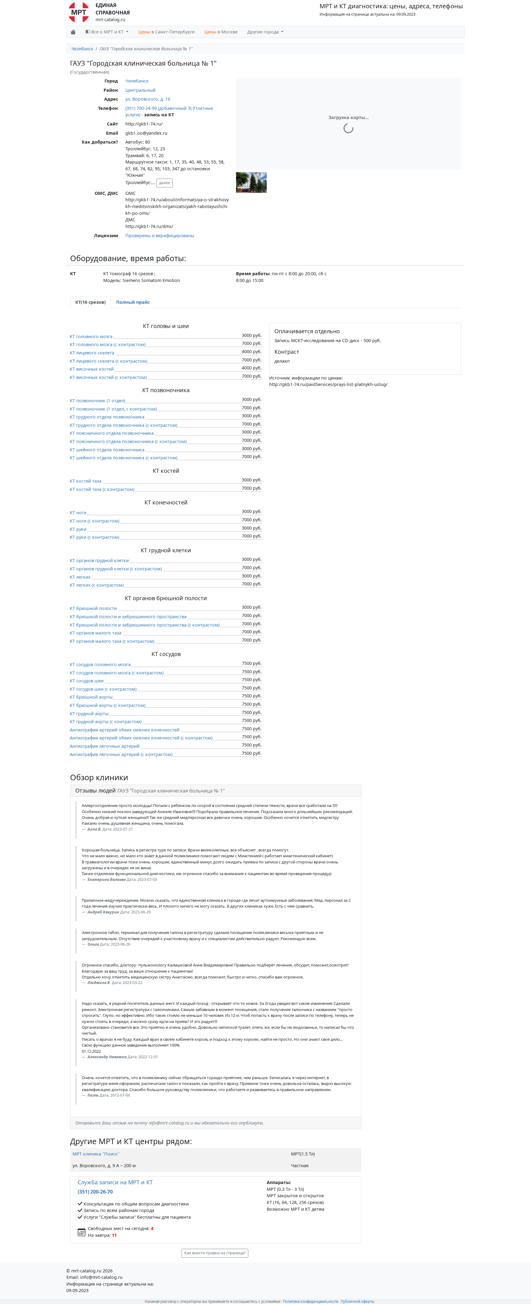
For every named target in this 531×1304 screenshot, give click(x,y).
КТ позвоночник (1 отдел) (97, 400)
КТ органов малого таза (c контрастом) (112, 641)
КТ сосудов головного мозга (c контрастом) (116, 673)
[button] (251, 182)
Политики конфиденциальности (310, 1301)
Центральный (140, 90)
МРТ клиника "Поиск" (96, 1154)
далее (164, 182)
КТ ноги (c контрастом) (94, 521)
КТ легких (80, 577)
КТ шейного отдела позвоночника (107, 450)
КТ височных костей (92, 369)
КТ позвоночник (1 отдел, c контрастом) (113, 409)
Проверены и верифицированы (159, 235)
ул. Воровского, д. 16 (147, 99)
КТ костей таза (85, 481)
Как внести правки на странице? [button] (215, 1253)
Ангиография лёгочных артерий (105, 746)
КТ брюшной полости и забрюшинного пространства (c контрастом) (144, 625)
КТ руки (78, 529)
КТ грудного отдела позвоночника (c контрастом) (123, 425)
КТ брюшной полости (93, 608)
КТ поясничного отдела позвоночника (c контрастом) (128, 441)
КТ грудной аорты (89, 713)
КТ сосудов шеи (87, 681)
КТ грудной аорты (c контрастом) (105, 721)
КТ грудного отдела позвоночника (107, 417)
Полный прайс (133, 302)
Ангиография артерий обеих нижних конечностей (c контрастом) (141, 738)
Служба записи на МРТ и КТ (115, 1182)
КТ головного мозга (91, 336)
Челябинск (82, 49)
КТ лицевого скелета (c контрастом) (108, 361)
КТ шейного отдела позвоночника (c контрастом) (123, 458)
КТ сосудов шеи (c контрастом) (103, 689)
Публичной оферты (357, 1301)
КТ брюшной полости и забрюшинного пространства (128, 616)
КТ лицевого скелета (92, 353)
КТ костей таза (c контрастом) (102, 489)
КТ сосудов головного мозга (100, 664)
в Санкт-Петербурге (166, 32)
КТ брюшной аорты (91, 697)
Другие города (263, 32)
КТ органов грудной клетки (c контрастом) (116, 569)
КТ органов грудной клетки (99, 560)
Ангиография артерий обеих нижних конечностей (124, 730)
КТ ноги (78, 512)
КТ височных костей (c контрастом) (108, 377)
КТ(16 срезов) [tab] (90, 302)
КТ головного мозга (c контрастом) (107, 344)
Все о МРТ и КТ (107, 32)
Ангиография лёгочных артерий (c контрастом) (121, 754)
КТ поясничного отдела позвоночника (112, 433)
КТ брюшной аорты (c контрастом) (107, 705)
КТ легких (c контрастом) (97, 585)
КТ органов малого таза (95, 633)
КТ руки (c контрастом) (94, 537)
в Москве (221, 32)
